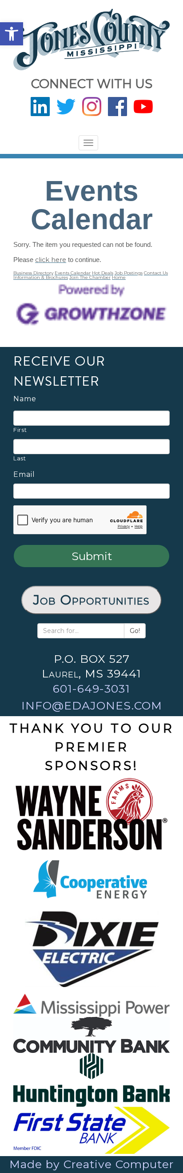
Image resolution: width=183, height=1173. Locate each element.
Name (24, 399)
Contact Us (156, 273)
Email (24, 474)
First (20, 429)
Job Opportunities (91, 600)
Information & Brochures (40, 277)
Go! (135, 631)
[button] (11, 33)
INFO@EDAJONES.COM (91, 705)
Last (19, 458)
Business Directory (33, 273)
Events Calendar (73, 273)
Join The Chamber (90, 277)
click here (50, 260)
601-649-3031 (91, 688)
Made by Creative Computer (91, 1164)
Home (119, 277)
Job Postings (129, 273)
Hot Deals (102, 273)
